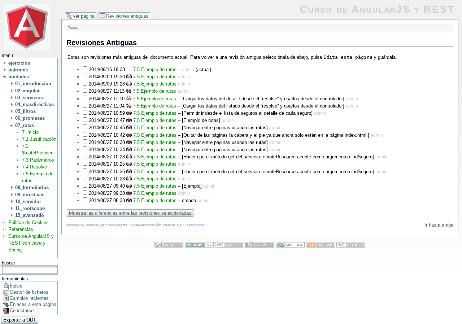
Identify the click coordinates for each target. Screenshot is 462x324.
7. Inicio (30, 132)
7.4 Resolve (34, 167)
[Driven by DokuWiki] (259, 246)
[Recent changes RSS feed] (320, 246)
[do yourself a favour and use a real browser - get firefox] (290, 246)
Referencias (20, 229)
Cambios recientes (29, 298)
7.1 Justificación (39, 139)
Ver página (84, 16)
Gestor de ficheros (29, 292)
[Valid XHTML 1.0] (350, 246)
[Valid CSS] (229, 246)
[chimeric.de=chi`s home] (199, 246)
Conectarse (22, 310)
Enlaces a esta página (33, 304)
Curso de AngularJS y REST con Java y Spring (31, 243)
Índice (16, 286)
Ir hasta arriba (438, 225)
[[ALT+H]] (26, 26)
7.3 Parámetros (38, 160)
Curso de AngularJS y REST (377, 9)
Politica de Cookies (28, 222)
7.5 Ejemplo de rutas (154, 69)
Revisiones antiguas (127, 16)
